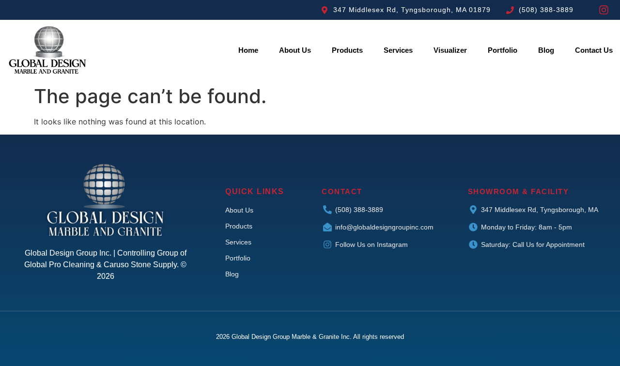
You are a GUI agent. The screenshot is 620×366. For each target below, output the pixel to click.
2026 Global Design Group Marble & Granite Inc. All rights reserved (310, 336)
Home (248, 50)
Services (398, 50)
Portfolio (502, 50)
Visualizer (450, 50)
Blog (546, 50)
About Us (295, 50)
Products (347, 50)
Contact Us (594, 50)
